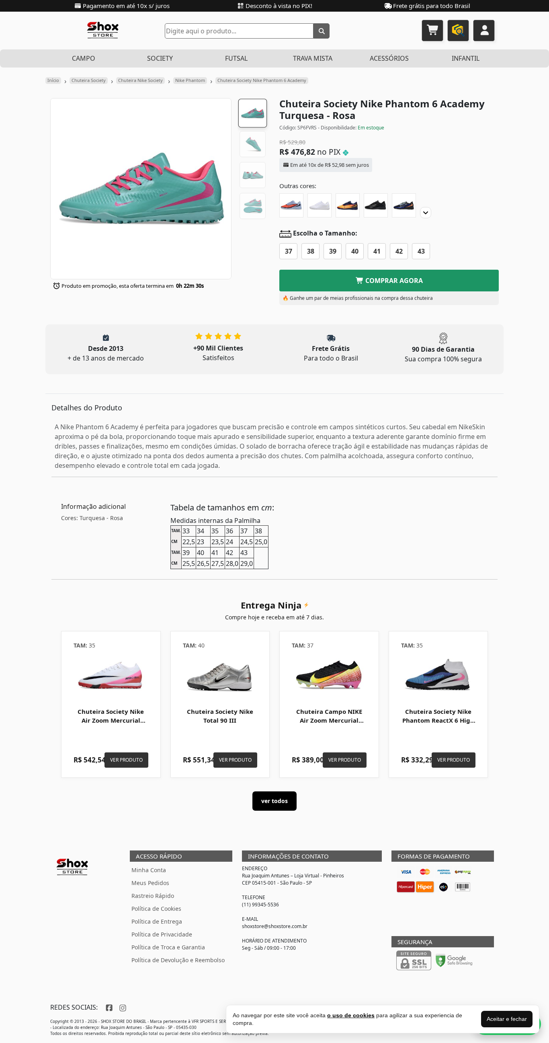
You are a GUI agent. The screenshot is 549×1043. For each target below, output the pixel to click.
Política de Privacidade (161, 934)
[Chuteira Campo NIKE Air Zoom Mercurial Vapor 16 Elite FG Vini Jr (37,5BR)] (329, 676)
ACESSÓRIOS (389, 58)
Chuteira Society (89, 80)
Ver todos (274, 801)
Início (53, 80)
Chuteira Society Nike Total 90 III (220, 715)
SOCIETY (160, 58)
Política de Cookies (156, 908)
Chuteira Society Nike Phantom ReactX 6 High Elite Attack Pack (438, 720)
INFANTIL (465, 58)
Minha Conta (148, 870)
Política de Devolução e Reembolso (178, 960)
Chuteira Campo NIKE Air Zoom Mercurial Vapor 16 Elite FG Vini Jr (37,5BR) (329, 724)
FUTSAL (236, 58)
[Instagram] (121, 1007)
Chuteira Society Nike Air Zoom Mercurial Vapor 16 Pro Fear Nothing (111, 724)
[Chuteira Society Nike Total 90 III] (220, 676)
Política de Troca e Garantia (168, 947)
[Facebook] (108, 1007)
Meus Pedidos (150, 883)
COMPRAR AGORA (393, 280)
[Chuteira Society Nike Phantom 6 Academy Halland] (347, 205)
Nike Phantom (190, 80)
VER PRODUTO (126, 759)
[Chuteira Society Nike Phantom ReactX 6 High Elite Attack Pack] (438, 676)
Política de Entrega (156, 921)
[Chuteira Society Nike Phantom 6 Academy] (319, 205)
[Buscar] (321, 31)
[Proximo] (425, 212)
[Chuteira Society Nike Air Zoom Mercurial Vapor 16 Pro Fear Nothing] (111, 676)
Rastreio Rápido (152, 896)
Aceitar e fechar (507, 1019)
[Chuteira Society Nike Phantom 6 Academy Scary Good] (291, 205)
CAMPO (83, 58)
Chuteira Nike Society (140, 80)
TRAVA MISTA (312, 58)
